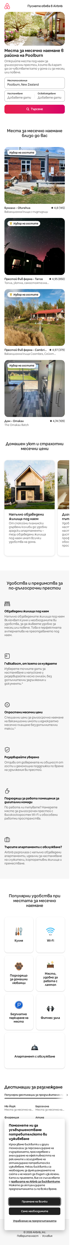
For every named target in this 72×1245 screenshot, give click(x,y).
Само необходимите (34, 1211)
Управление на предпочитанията (34, 1221)
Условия (47, 1236)
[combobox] (34, 84)
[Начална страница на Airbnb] (7, 6)
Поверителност (28, 1236)
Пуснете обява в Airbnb (45, 6)
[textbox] (19, 97)
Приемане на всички (34, 1201)
